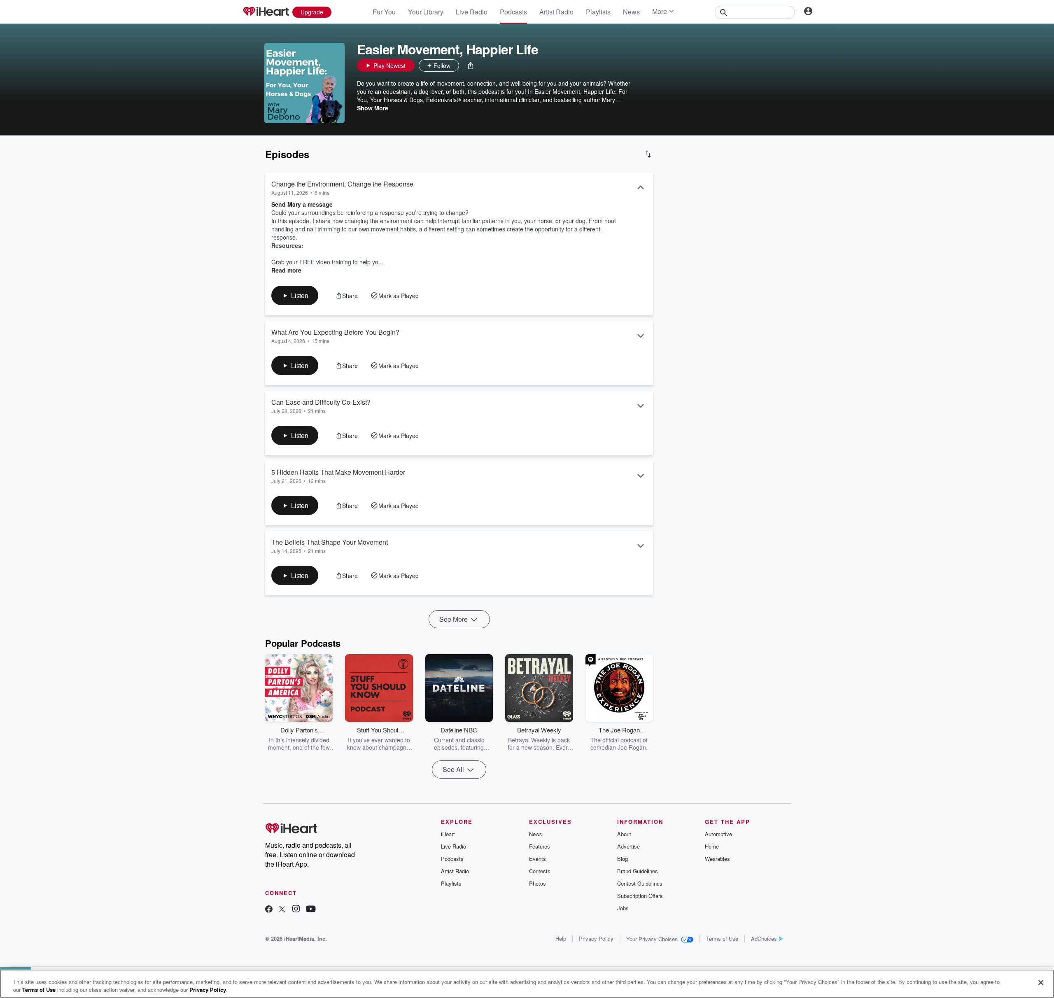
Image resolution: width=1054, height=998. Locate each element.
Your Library (425, 11)
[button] (470, 65)
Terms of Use (722, 938)
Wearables (717, 859)
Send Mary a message (302, 204)
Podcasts (513, 11)
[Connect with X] (282, 909)
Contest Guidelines (639, 883)
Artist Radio (556, 11)
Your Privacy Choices (652, 939)
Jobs (623, 908)
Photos (537, 883)
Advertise (628, 846)
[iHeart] (265, 12)
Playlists (598, 11)
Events (537, 859)
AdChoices (764, 938)
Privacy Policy (596, 938)
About (624, 834)
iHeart (448, 834)
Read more (286, 270)
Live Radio (471, 11)
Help (560, 938)
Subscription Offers (640, 896)
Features (539, 846)
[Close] (1041, 983)
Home (712, 846)
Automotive (718, 834)
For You (384, 11)
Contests (539, 871)
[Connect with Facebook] (269, 909)
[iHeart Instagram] (296, 909)
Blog (622, 859)
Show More (372, 108)
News (631, 11)
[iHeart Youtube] (311, 909)
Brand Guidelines (637, 871)
